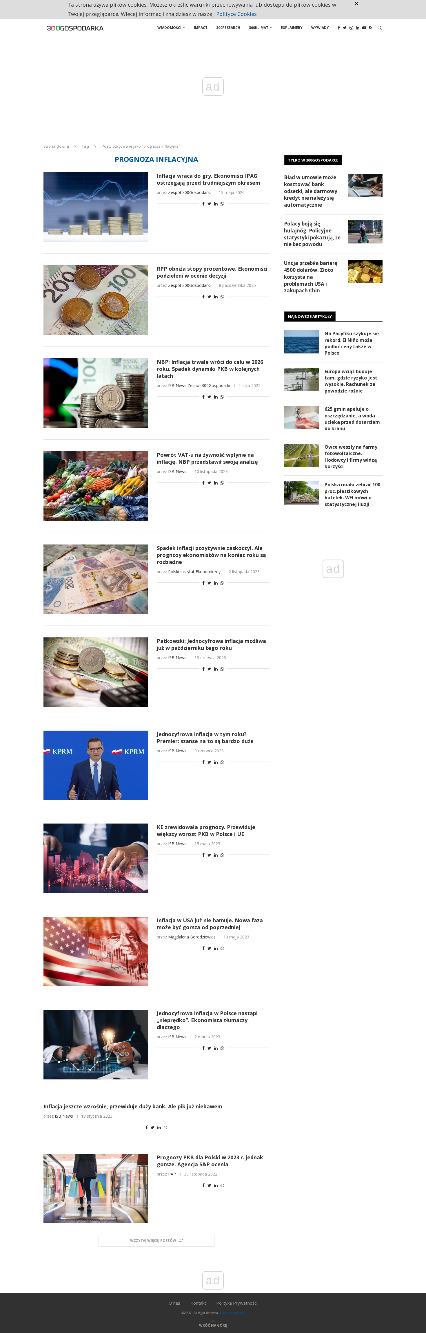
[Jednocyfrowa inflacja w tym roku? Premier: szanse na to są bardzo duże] (95, 765)
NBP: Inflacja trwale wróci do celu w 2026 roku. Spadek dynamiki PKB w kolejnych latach (210, 368)
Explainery (292, 27)
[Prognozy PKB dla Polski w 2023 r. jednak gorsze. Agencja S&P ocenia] (95, 1188)
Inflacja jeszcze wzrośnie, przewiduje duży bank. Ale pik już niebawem (132, 1106)
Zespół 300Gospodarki (189, 192)
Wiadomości (169, 27)
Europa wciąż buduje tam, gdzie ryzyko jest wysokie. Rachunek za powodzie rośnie (351, 381)
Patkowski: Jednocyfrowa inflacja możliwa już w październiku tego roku (211, 644)
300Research (228, 27)
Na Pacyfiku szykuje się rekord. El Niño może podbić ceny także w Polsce (352, 343)
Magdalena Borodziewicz (191, 937)
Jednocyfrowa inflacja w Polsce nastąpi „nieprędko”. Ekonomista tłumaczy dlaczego (207, 1020)
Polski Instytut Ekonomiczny (194, 571)
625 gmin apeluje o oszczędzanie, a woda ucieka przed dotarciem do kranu (352, 419)
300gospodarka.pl (232, 1312)
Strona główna (56, 146)
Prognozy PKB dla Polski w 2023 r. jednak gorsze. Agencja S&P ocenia (210, 1161)
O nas (174, 1303)
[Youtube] (364, 27)
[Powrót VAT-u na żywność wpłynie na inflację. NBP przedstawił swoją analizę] (95, 486)
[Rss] (370, 27)
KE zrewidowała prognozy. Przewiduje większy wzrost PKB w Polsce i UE (206, 830)
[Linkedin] (357, 27)
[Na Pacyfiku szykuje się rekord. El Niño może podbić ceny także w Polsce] (301, 341)
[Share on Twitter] (209, 203)
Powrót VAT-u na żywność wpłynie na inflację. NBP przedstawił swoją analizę (207, 458)
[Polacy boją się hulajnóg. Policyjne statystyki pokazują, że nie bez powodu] (365, 231)
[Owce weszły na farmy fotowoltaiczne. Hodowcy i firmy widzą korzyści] (301, 455)
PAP (172, 1174)
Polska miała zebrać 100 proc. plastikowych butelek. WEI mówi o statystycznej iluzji (352, 494)
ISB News (177, 385)
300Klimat (258, 27)
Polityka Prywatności (236, 1303)
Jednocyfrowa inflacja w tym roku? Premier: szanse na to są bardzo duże (205, 738)
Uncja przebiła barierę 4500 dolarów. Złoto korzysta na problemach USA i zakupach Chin (310, 277)
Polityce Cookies (236, 13)
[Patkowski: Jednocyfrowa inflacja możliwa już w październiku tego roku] (95, 672)
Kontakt (198, 1303)
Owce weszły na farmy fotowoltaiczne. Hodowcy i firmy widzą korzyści (351, 457)
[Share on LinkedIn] (216, 203)
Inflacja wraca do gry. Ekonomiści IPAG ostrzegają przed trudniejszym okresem (208, 179)
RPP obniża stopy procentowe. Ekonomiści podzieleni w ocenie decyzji (212, 272)
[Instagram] (351, 27)
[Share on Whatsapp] (222, 203)
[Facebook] (339, 27)
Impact (200, 27)
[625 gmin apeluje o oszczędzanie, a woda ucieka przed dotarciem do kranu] (301, 417)
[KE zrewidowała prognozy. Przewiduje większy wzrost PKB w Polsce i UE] (95, 858)
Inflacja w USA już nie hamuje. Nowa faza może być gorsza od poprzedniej (210, 924)
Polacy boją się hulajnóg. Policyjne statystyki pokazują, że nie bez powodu (312, 233)
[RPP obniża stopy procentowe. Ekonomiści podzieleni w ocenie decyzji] (95, 300)
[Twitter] (345, 27)
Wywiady (320, 27)
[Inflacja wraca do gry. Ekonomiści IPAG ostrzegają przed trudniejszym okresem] (95, 207)
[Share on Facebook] (203, 203)
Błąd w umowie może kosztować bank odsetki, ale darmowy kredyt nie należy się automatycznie (310, 191)
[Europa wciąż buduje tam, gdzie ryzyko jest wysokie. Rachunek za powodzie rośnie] (301, 379)
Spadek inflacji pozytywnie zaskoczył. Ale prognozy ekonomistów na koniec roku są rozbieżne (211, 554)
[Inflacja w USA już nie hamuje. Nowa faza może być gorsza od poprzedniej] (95, 951)
